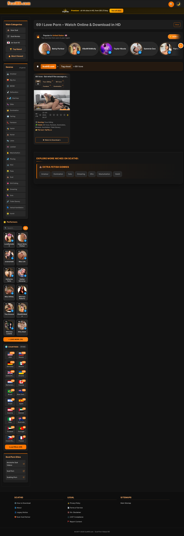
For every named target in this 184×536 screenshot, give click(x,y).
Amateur (44, 174)
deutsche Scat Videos (12, 463)
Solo (70, 174)
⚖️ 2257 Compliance (75, 517)
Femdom (46, 86)
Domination (57, 86)
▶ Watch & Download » (52, 140)
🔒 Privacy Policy (73, 503)
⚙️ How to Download (22, 503)
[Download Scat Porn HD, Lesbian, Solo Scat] (19, 3)
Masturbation (104, 174)
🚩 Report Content (74, 522)
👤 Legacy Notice (21, 512)
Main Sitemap (126, 503)
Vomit (117, 174)
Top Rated (16, 49)
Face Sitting (47, 82)
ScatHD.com (48, 66)
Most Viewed (15, 56)
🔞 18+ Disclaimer (74, 512)
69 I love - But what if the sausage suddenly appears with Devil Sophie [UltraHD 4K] (51, 76)
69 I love (59, 82)
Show (177, 25)
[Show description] (40, 115)
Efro (92, 174)
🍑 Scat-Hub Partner (22, 517)
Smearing (81, 174)
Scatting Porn (12, 477)
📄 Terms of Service (75, 508)
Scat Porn (10, 471)
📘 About (18, 508)
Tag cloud (66, 66)
